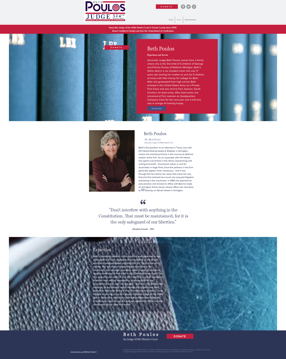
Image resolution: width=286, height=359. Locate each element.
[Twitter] (188, 6)
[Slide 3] (144, 189)
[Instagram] (194, 6)
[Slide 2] (143, 189)
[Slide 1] (141, 189)
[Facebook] (183, 6)
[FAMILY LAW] (126, 307)
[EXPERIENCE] (131, 307)
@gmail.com (159, 180)
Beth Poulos (142, 335)
